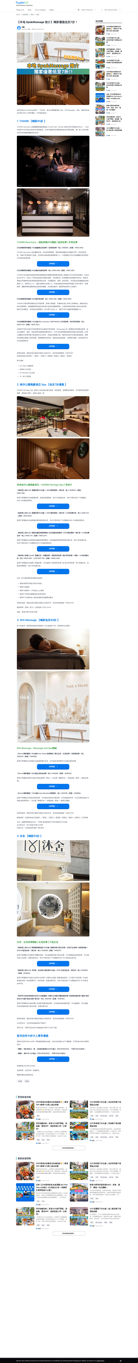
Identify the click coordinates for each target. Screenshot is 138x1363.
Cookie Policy (100, 1360)
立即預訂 (52, 263)
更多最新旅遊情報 (68, 1233)
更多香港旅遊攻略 (68, 1148)
